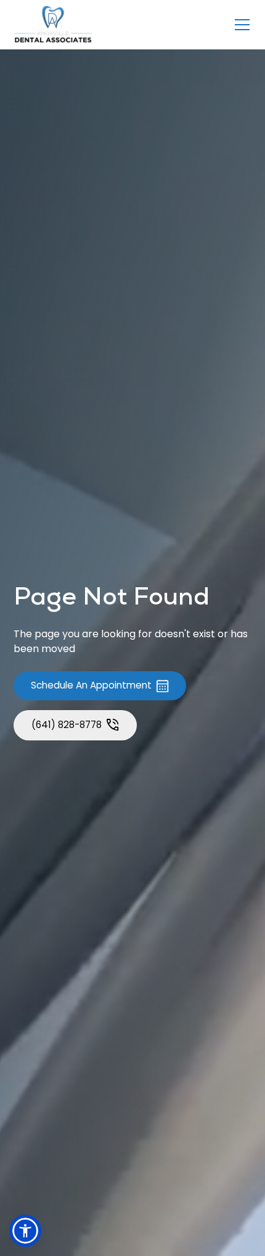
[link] (53, 24)
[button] (239, 25)
